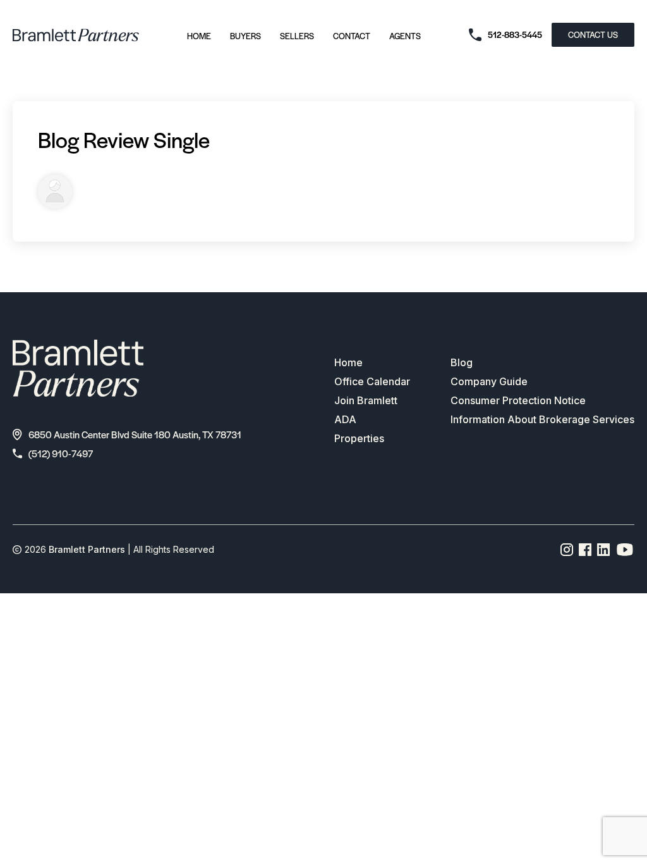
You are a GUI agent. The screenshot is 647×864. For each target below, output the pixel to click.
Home (199, 36)
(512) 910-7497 (60, 453)
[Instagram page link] (567, 549)
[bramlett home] (76, 35)
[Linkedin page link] (603, 549)
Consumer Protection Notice (518, 400)
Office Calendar (372, 381)
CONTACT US (593, 34)
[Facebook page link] (585, 549)
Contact (351, 36)
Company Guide (489, 381)
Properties (359, 438)
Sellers (297, 36)
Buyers (245, 36)
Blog (461, 362)
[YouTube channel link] (624, 549)
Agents (405, 36)
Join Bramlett (365, 400)
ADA (345, 419)
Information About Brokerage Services (542, 419)
